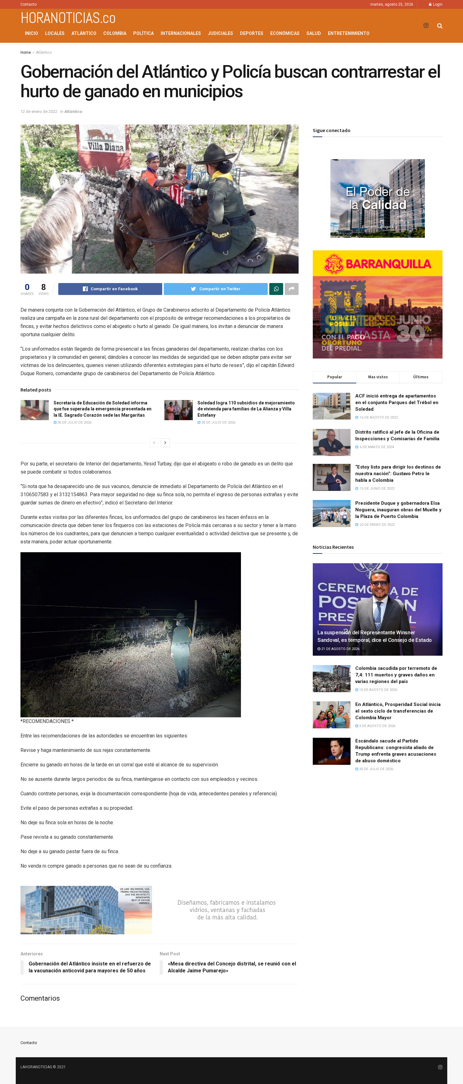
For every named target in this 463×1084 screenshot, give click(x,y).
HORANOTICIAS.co (68, 17)
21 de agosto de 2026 (339, 649)
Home (25, 52)
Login (437, 4)
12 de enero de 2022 (38, 111)
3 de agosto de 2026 (376, 726)
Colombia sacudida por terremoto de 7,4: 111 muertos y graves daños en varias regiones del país (396, 674)
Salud (313, 33)
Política (143, 33)
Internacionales (181, 33)
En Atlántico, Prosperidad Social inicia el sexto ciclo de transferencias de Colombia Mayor (398, 711)
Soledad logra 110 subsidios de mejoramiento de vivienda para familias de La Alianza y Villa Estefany (246, 409)
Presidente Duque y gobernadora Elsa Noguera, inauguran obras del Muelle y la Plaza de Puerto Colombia (398, 509)
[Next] (165, 442)
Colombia (114, 33)
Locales (55, 33)
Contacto (28, 4)
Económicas (285, 33)
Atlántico (83, 33)
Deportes (251, 33)
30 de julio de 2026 (73, 422)
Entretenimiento (348, 33)
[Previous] (154, 442)
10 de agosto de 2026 (377, 690)
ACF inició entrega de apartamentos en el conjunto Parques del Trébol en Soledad (396, 402)
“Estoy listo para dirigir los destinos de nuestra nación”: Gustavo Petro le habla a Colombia (398, 473)
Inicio (31, 33)
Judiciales (220, 33)
